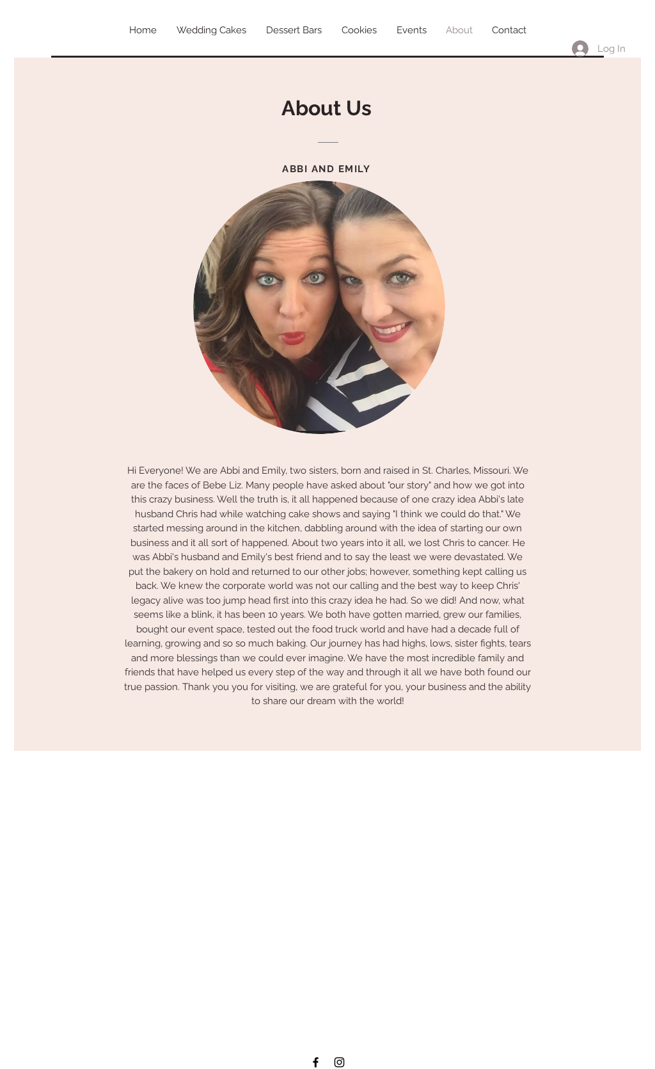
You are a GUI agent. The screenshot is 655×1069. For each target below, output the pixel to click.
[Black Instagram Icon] (339, 1062)
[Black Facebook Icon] (315, 1062)
